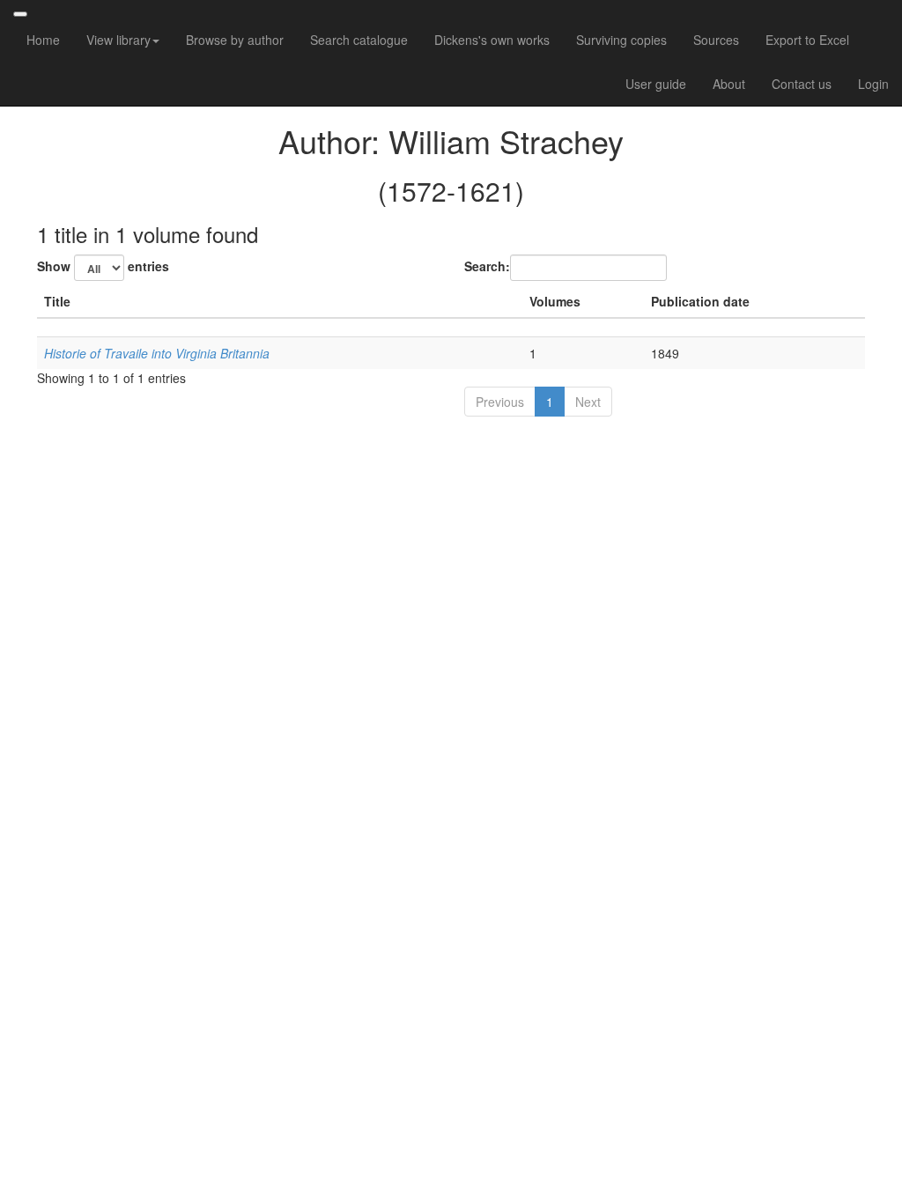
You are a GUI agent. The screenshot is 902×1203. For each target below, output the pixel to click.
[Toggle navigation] (20, 14)
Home (43, 39)
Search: (487, 266)
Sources (716, 39)
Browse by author (235, 39)
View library (118, 39)
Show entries (103, 266)
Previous (500, 401)
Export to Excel (807, 39)
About (729, 83)
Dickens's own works (492, 39)
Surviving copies (621, 39)
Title (57, 301)
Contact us (802, 83)
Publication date (700, 301)
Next (588, 401)
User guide (655, 83)
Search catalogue (359, 39)
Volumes (554, 301)
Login (873, 83)
